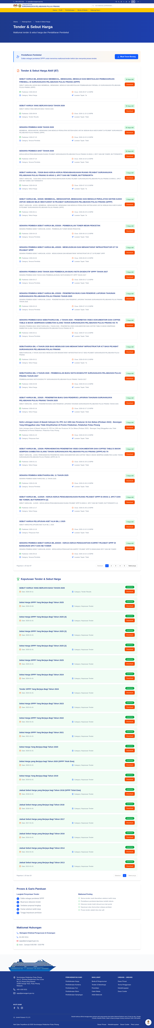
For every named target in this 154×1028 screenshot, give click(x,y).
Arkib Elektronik (97, 995)
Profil (60, 10)
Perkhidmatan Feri (72, 988)
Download (129, 84)
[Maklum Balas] (121, 2)
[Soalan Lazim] (116, 2)
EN (138, 1)
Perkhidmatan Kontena (73, 984)
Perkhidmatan (69, 10)
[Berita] (124, 2)
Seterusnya (132, 566)
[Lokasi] (119, 2)
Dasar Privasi (122, 981)
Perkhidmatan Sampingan (74, 995)
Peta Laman (135, 1024)
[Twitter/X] (18, 1008)
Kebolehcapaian (123, 988)
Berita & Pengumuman (99, 981)
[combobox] (114, 5)
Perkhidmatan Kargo (72, 981)
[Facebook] (14, 1008)
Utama (55, 10)
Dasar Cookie (122, 991)
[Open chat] (148, 1022)
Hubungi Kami (95, 10)
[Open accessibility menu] (129, 2)
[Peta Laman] (126, 2)
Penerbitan (95, 988)
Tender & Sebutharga (99, 984)
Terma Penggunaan (124, 984)
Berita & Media (82, 10)
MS (133, 1)
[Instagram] (22, 1008)
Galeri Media (96, 991)
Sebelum (100, 566)
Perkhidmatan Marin (72, 991)
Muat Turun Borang (128, 56)
